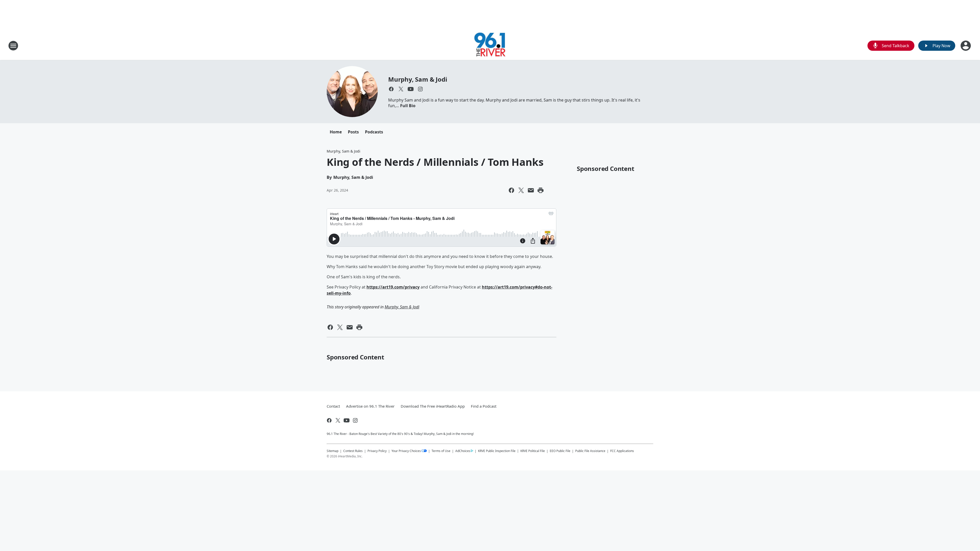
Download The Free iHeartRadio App (433, 406)
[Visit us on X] (401, 89)
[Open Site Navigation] (13, 46)
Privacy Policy (377, 451)
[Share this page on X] (521, 190)
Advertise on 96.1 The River (370, 406)
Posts (353, 132)
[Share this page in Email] (530, 190)
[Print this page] (540, 190)
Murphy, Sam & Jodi (417, 79)
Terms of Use (441, 451)
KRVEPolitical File (532, 451)
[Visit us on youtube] (411, 89)
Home (336, 132)
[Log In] (966, 46)
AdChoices (462, 451)
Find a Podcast (483, 406)
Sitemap (332, 451)
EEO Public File (560, 451)
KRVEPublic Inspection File (497, 451)
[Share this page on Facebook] (511, 190)
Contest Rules (353, 451)
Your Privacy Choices (406, 451)
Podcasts (374, 132)
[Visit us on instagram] (420, 89)
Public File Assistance (590, 451)
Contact (333, 406)
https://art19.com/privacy (393, 287)
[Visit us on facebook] (391, 89)
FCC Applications (622, 451)
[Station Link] (490, 45)
